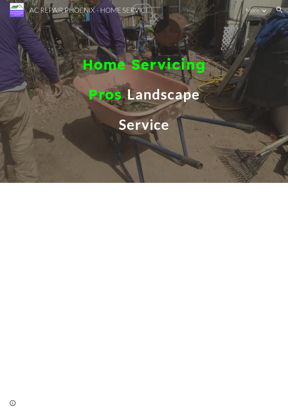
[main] (144, 91)
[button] (279, 9)
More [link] (253, 10)
